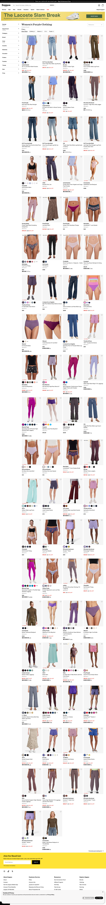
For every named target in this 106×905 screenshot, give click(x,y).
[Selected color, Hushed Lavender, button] (85, 506)
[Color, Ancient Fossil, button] (96, 713)
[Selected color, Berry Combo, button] (85, 670)
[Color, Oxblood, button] (87, 62)
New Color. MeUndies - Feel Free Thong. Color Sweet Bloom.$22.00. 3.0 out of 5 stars (32, 253)
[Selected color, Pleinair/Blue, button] (43, 586)
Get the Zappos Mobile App (10, 884)
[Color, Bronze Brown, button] (66, 506)
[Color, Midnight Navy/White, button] (66, 670)
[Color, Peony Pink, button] (34, 183)
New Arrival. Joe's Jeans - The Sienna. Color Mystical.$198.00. (52, 253)
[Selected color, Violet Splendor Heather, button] (64, 628)
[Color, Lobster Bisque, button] (34, 382)
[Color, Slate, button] (66, 755)
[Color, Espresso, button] (89, 62)
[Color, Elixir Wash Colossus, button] (46, 670)
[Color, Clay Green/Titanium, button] (55, 713)
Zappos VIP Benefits (8, 889)
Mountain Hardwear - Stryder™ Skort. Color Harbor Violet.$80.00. (73, 537)
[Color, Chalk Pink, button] (89, 628)
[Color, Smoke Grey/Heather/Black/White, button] (73, 670)
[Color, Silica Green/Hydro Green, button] (32, 670)
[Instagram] (4, 871)
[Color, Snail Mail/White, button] (50, 586)
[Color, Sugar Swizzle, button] (87, 755)
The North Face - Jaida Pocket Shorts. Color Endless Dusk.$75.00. (52, 497)
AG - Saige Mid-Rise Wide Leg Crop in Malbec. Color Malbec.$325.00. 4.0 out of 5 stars (93, 417)
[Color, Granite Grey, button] (48, 506)
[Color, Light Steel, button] (71, 628)
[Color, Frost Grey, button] (32, 302)
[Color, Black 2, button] (71, 424)
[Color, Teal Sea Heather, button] (25, 586)
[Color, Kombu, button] (30, 506)
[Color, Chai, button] (55, 628)
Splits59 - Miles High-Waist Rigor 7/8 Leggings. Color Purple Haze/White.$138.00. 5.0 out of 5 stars (93, 374)
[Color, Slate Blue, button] (89, 467)
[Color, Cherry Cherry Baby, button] (28, 262)
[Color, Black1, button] (94, 467)
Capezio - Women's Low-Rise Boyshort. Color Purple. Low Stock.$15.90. (52, 417)
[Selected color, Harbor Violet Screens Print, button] (23, 838)
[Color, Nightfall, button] (50, 755)
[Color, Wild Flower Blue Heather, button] (28, 424)
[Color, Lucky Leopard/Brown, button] (48, 586)
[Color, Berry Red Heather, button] (34, 586)
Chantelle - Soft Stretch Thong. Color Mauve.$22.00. (32, 537)
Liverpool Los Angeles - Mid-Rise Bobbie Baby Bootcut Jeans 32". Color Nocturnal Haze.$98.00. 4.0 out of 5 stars (52, 293)
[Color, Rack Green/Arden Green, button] (30, 670)
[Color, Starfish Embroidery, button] (69, 755)
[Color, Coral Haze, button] (87, 467)
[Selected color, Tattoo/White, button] (64, 670)
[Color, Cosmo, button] (66, 713)
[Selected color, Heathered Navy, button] (64, 341)
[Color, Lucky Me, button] (25, 262)
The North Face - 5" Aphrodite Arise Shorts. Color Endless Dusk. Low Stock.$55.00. (32, 293)
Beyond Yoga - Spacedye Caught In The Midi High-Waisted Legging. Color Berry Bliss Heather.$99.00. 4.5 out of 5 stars (32, 578)
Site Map (56, 884)
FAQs (30, 879)
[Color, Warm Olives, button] (89, 755)
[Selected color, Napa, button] (64, 302)
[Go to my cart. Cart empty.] (102, 5)
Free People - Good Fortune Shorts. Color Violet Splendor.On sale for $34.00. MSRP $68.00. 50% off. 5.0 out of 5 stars (93, 746)
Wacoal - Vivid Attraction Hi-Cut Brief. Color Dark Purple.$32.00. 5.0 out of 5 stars (52, 333)
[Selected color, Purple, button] (23, 62)
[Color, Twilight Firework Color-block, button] (89, 302)
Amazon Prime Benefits (9, 887)
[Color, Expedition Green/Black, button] (46, 713)
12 (45, 31)
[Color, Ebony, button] (69, 628)
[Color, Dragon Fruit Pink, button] (46, 628)
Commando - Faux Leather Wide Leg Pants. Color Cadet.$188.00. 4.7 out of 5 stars (93, 54)
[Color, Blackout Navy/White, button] (53, 713)
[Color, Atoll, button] (25, 183)
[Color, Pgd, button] (48, 424)
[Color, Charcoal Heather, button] (91, 628)
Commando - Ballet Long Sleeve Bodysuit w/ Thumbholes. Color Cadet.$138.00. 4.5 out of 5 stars (52, 830)
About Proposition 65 (34, 889)
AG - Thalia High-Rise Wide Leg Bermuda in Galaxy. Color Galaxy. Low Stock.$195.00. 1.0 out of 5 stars (73, 134)
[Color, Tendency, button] (46, 262)
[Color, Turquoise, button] (50, 424)
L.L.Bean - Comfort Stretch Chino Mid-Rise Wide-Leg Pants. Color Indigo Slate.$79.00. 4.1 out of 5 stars (32, 705)
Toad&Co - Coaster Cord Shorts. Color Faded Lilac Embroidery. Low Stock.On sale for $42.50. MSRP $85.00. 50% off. (73, 746)
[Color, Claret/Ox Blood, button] (48, 713)
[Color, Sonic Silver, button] (48, 670)
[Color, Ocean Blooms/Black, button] (46, 586)
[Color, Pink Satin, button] (46, 382)
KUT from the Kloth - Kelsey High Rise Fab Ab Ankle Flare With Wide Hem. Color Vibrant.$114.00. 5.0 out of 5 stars (32, 134)
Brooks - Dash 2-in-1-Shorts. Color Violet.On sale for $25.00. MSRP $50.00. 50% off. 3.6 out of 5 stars (73, 705)
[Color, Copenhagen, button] (66, 302)
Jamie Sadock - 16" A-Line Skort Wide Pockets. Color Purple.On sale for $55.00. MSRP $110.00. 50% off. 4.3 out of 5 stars (32, 54)
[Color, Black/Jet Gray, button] (25, 670)
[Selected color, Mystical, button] (43, 262)
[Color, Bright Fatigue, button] (69, 547)
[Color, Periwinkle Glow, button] (25, 302)
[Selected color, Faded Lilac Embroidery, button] (64, 755)
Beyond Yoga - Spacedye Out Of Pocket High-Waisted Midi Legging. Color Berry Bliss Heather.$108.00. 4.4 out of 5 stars (32, 417)
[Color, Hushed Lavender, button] (28, 302)
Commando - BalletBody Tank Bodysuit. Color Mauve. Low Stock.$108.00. (93, 174)
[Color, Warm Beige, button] (25, 467)
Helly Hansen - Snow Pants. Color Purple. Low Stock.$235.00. (73, 417)
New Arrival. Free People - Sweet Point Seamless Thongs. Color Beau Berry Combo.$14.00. (73, 214)
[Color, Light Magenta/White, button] (71, 670)
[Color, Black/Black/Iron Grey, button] (76, 670)
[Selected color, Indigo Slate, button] (23, 713)
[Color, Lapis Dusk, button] (66, 547)
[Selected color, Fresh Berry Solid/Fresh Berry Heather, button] (64, 382)
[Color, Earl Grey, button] (32, 506)
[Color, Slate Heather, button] (73, 628)
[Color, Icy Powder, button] (32, 183)
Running (82, 887)
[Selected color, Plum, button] (85, 467)
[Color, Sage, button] (34, 262)
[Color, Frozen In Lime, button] (25, 838)
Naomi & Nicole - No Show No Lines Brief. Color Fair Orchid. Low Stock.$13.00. (32, 457)
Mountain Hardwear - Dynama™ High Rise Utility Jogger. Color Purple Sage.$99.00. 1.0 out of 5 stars (93, 94)
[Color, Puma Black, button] (66, 103)
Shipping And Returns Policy (36, 887)
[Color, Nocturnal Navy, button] (34, 424)
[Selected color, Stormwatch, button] (85, 713)
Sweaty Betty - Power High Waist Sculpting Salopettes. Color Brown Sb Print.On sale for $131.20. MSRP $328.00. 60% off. (32, 214)
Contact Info (32, 882)
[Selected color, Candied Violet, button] (43, 382)
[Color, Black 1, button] (69, 424)
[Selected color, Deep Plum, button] (64, 103)
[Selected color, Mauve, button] (23, 183)
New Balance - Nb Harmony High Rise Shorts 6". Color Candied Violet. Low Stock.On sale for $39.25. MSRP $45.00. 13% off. (52, 374)
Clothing (32, 31)
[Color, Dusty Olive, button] (28, 713)
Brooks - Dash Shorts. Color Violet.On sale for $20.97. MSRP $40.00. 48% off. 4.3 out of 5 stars (52, 746)
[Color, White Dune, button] (30, 302)
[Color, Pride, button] (30, 382)
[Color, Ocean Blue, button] (30, 183)
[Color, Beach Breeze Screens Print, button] (28, 838)
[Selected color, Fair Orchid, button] (23, 467)
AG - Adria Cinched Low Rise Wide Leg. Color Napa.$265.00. (73, 293)
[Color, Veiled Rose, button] (28, 467)
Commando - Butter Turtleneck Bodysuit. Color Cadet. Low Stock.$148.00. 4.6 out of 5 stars (32, 620)
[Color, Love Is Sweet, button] (32, 382)
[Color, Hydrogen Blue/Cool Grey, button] (46, 796)
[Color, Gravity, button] (30, 262)
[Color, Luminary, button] (55, 755)
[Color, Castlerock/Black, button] (28, 670)
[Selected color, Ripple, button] (23, 755)
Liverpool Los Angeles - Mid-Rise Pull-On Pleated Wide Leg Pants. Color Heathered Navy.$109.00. (73, 333)
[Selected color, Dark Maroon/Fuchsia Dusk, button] (23, 670)
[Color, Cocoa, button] (66, 62)
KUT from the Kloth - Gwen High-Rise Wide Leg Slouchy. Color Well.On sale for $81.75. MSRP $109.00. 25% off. (52, 54)
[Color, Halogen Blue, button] (53, 755)
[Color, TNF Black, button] (34, 302)
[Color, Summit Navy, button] (96, 506)
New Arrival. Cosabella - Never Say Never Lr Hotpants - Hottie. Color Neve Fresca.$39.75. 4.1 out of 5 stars (73, 253)
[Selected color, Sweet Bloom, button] (23, 262)
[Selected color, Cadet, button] (85, 62)
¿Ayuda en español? (34, 884)
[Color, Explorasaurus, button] (28, 382)
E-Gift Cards (57, 889)
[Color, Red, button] (46, 424)
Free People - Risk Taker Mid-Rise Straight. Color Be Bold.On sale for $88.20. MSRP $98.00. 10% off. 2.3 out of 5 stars (32, 94)
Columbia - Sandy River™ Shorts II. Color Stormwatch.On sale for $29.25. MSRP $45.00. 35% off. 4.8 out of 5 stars (93, 705)
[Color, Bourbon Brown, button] (66, 796)
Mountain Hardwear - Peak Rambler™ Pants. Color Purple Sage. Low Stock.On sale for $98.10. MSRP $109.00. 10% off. (93, 788)
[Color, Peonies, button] (46, 547)
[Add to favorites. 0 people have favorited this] (40, 36)
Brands (81, 879)
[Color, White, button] (28, 62)
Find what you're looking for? (95, 851)
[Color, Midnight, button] (25, 628)
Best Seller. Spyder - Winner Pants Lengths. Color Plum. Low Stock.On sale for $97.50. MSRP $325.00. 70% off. (93, 457)
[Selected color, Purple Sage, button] (64, 796)
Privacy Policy (50, 894)
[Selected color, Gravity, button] (23, 382)
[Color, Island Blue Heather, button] (32, 586)
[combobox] (30, 5)
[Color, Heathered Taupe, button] (66, 341)
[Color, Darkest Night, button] (32, 424)
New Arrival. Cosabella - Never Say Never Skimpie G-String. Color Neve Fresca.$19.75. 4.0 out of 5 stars (93, 253)
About (5, 879)
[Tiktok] (8, 871)
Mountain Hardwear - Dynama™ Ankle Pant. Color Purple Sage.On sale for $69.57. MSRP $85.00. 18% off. (73, 788)
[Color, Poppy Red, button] (87, 713)
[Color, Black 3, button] (73, 424)
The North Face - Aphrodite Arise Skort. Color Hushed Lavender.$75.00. (93, 497)
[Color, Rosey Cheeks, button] (32, 262)
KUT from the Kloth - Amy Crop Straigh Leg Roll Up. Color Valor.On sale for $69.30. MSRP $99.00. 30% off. (52, 134)
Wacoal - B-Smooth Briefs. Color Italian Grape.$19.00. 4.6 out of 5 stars (32, 333)
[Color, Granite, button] (48, 628)
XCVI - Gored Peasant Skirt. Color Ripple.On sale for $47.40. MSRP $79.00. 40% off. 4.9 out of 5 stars (32, 746)
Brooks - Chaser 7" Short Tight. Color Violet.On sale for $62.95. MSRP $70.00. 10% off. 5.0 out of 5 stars (73, 54)
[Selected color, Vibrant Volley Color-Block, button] (85, 302)
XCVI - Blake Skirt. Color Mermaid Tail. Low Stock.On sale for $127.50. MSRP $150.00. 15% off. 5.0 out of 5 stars (52, 663)
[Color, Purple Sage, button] (89, 547)
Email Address (9, 862)
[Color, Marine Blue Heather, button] (25, 424)
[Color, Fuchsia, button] (94, 713)
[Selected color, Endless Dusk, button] (23, 302)
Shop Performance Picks (64, 1)
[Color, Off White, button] (66, 424)
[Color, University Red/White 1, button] (69, 670)
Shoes (81, 889)
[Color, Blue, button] (46, 103)
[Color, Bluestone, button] (25, 506)
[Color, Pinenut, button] (32, 713)
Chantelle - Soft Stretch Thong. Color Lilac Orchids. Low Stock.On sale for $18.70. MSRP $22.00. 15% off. (93, 578)
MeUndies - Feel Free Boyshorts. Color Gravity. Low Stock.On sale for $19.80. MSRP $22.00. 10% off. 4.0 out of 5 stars (32, 374)
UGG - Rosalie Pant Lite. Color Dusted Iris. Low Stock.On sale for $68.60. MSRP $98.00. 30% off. (52, 174)
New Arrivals (83, 884)
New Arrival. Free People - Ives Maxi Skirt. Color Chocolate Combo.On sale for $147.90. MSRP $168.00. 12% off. (52, 214)
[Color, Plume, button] (48, 467)
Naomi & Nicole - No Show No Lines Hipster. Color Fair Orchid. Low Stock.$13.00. (52, 457)
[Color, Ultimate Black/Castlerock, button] (50, 713)
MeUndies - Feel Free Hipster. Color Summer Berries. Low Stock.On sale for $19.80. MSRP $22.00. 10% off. (52, 537)
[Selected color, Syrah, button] (64, 506)
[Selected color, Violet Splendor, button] (85, 755)
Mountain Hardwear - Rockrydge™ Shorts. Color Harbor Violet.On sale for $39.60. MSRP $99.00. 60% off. (93, 537)
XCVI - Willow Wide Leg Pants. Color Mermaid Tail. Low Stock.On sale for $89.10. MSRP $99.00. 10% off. (32, 497)
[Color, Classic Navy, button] (25, 713)
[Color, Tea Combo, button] (87, 670)
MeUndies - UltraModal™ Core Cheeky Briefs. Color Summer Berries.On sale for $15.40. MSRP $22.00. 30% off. (73, 457)
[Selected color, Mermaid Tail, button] (23, 506)
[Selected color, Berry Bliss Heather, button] (23, 424)
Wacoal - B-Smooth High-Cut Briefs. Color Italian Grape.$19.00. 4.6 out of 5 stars (93, 620)
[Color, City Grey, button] (91, 713)
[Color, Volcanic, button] (87, 796)
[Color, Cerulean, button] (50, 467)
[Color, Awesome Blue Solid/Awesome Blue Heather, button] (66, 382)
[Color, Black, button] (25, 62)
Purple (50, 31)
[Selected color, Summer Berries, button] (43, 547)
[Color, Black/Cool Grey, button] (25, 796)
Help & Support (100, 9)
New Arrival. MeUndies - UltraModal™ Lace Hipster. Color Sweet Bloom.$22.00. (93, 214)
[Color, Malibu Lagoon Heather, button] (30, 586)
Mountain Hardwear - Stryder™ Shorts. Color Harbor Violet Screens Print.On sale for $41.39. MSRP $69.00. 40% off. (32, 830)
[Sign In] (99, 5)
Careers (5, 882)
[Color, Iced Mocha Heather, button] (28, 586)
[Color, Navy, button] (23, 628)
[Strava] (12, 871)
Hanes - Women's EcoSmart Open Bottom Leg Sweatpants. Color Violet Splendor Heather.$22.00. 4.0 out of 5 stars (73, 620)
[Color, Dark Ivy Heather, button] (30, 424)
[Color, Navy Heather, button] (66, 628)
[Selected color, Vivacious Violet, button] (43, 628)
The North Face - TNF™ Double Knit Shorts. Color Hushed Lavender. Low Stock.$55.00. (93, 333)
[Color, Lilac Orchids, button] (28, 183)
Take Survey (57, 887)
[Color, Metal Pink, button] (87, 506)
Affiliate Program (58, 882)
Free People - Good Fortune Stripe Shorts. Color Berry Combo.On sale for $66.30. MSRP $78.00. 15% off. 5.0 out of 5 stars (93, 663)
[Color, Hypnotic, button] (34, 506)
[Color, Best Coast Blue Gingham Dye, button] (87, 547)
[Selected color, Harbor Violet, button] (64, 547)
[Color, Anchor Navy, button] (25, 755)
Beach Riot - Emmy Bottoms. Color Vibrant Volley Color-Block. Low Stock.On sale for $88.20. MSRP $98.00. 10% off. (93, 293)
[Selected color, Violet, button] (64, 62)
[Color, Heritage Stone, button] (30, 713)
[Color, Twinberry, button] (28, 506)
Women (39, 31)
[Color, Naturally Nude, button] (25, 341)
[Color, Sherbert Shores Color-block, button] (87, 302)
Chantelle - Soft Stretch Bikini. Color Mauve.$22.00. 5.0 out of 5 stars (32, 174)
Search (52, 5)
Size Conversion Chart (60, 879)
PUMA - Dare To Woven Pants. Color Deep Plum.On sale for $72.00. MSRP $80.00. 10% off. (73, 94)
